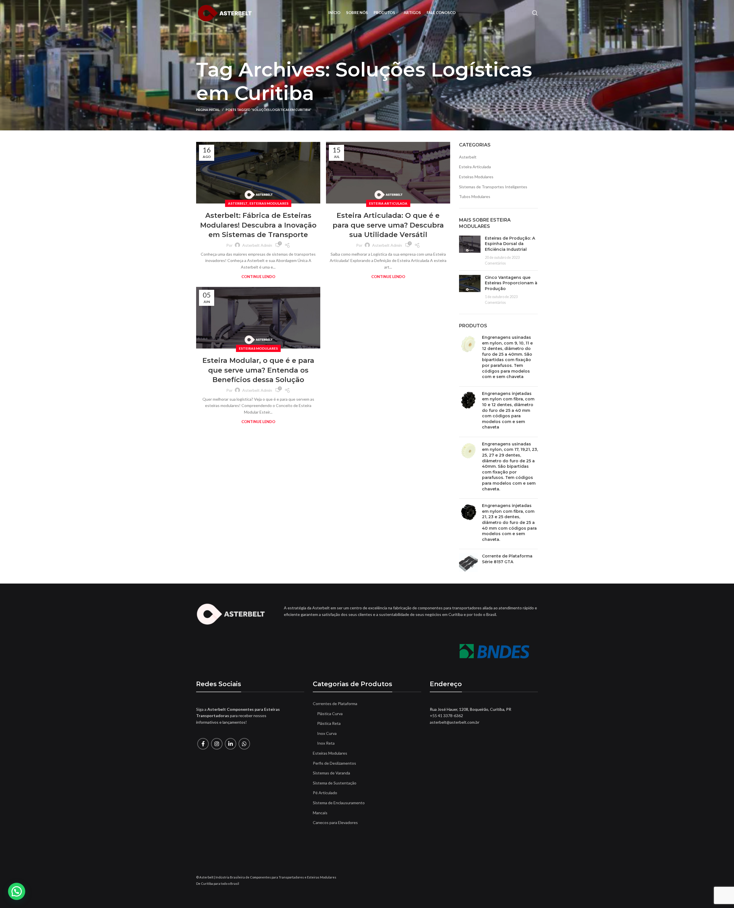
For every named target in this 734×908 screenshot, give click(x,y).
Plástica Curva (330, 713)
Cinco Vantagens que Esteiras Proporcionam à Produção (511, 283)
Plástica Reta (329, 723)
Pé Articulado (325, 792)
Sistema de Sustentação (334, 782)
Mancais (320, 812)
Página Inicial (208, 109)
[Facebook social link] (203, 744)
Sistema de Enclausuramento (339, 802)
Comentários (495, 263)
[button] (16, 891)
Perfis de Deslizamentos (334, 763)
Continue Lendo (258, 277)
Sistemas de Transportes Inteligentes (493, 186)
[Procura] (535, 13)
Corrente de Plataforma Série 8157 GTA (507, 558)
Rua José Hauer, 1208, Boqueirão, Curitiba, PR (470, 709)
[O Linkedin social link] (230, 744)
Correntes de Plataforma (335, 703)
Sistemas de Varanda (331, 772)
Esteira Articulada (388, 203)
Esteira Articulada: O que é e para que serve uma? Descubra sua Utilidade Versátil (388, 225)
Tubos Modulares (474, 196)
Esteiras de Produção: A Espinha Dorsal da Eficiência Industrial (510, 244)
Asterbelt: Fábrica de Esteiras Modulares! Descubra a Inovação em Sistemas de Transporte (258, 225)
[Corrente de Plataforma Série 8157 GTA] (468, 562)
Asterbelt (238, 203)
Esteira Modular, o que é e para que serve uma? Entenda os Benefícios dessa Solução (258, 370)
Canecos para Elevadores (335, 822)
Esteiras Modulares (268, 203)
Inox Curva (327, 733)
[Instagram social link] (216, 744)
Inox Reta (326, 743)
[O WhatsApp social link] (244, 744)
